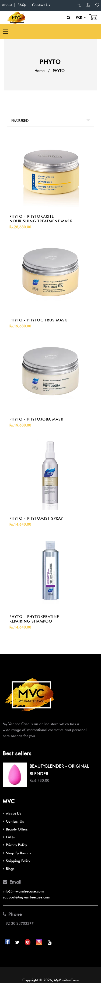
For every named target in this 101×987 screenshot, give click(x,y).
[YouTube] (50, 942)
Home (39, 71)
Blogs (10, 869)
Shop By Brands (18, 853)
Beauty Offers (17, 829)
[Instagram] (39, 942)
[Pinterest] (28, 942)
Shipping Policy (18, 861)
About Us (13, 813)
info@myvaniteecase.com (23, 891)
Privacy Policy (16, 845)
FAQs (22, 5)
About (7, 5)
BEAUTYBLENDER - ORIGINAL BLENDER (59, 770)
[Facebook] (8, 942)
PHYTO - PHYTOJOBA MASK (36, 419)
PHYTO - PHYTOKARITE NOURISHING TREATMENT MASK (40, 218)
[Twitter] (17, 942)
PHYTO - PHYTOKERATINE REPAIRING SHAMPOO (34, 619)
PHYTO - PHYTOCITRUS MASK (38, 320)
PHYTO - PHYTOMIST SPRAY (36, 518)
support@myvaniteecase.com (26, 897)
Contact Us (41, 5)
